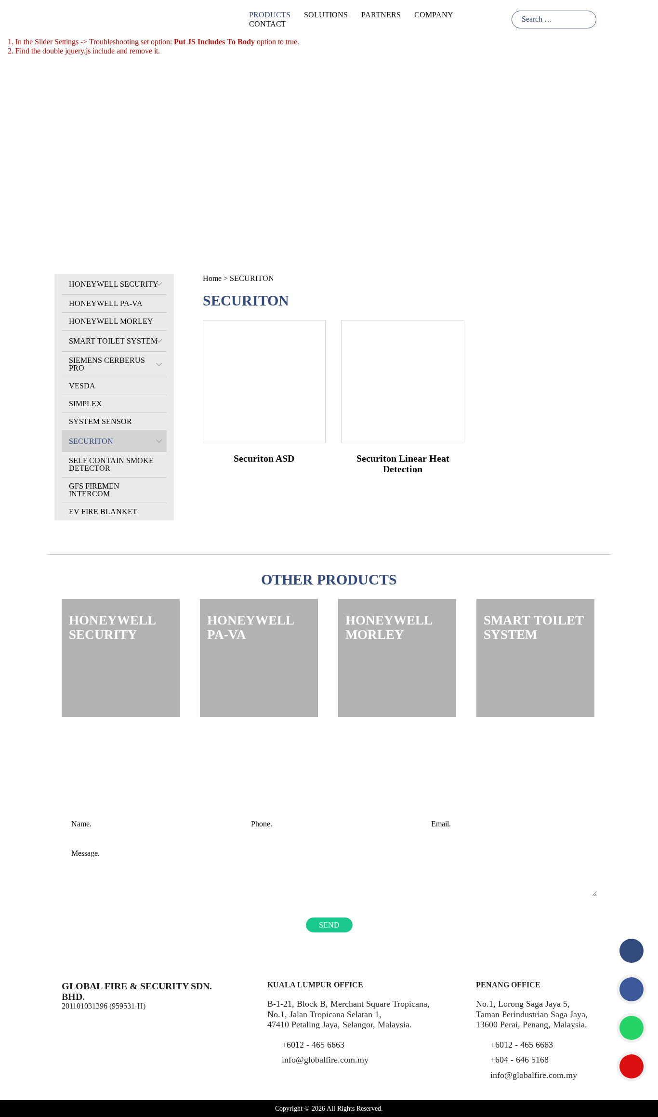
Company (433, 15)
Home (212, 278)
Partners (381, 15)
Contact (267, 24)
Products (269, 15)
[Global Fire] (68, 18)
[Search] (587, 19)
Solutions (326, 15)
